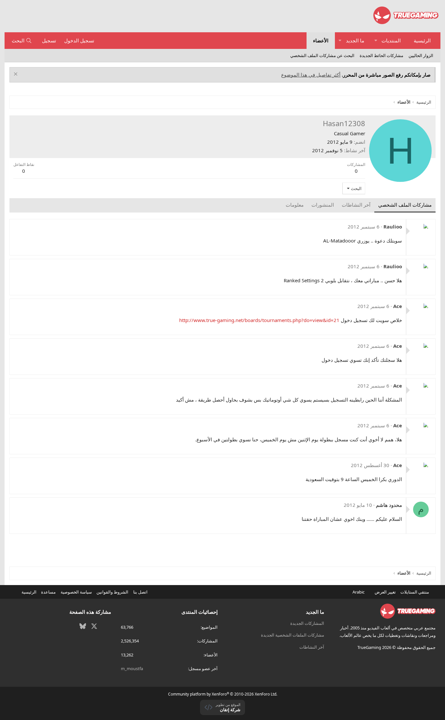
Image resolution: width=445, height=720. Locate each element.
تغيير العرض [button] (385, 592)
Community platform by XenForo (222, 694)
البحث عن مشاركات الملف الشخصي (322, 55)
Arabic (359, 592)
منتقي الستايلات (415, 592)
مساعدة (48, 592)
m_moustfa (132, 668)
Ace (397, 306)
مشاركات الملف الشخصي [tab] (405, 204)
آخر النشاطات (311, 647)
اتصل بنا (140, 592)
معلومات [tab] (295, 204)
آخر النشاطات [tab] (356, 204)
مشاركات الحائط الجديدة (381, 55)
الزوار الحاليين (421, 55)
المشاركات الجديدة (307, 623)
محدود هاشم (389, 505)
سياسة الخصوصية (76, 592)
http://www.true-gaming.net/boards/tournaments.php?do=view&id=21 (259, 320)
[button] (376, 40)
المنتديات (391, 40)
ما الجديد (355, 40)
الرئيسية (422, 40)
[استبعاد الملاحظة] (16, 74)
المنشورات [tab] (322, 204)
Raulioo (392, 226)
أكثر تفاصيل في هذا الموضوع (310, 74)
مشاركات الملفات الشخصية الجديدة (292, 635)
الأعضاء (320, 40)
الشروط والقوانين (112, 592)
